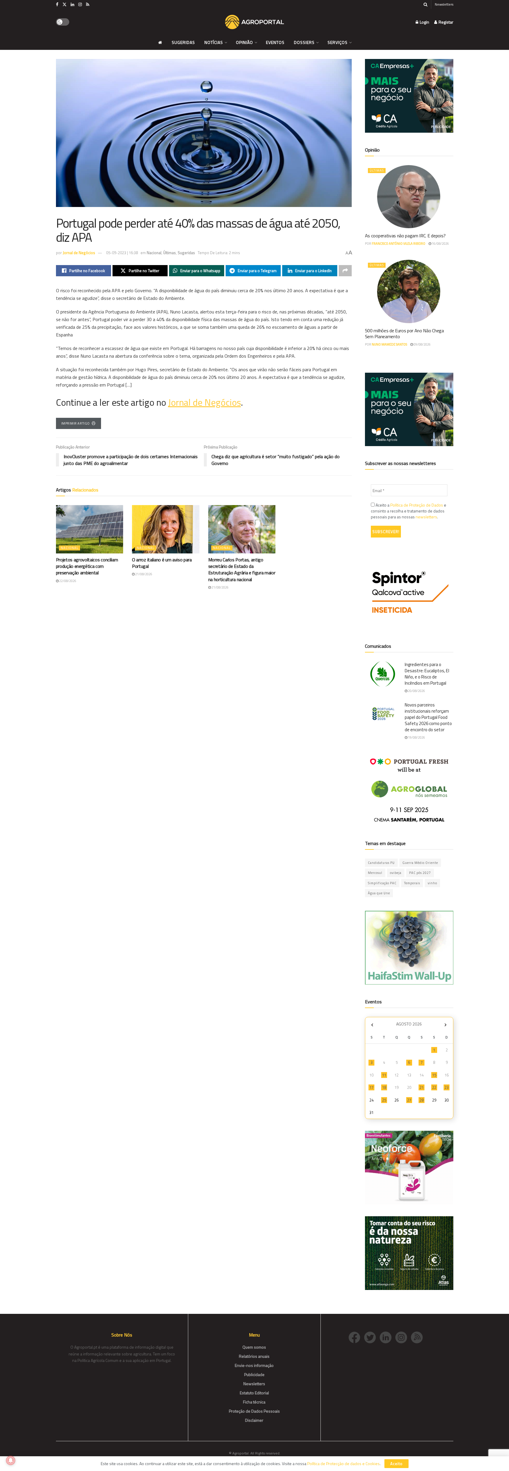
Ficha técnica (254, 1402)
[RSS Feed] (418, 1337)
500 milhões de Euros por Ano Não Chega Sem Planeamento (404, 333)
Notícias (213, 42)
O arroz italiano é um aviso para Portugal (162, 563)
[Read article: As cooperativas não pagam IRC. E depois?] (409, 196)
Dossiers (304, 42)
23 (446, 1087)
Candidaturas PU (381, 862)
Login (424, 22)
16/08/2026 (440, 243)
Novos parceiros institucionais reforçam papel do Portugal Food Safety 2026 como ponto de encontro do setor (428, 717)
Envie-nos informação (254, 1365)
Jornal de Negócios (79, 253)
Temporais (412, 883)
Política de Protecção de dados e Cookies (343, 1463)
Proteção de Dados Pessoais (254, 1411)
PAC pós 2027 (420, 872)
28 (421, 1100)
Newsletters (444, 4)
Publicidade (254, 1374)
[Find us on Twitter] (64, 4)
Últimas (169, 253)
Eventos (275, 42)
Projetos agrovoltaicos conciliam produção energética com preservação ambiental (87, 566)
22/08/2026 (67, 580)
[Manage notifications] (10, 1460)
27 (409, 1100)
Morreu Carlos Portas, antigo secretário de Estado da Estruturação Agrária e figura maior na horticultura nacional (241, 569)
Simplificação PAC (382, 883)
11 (384, 1075)
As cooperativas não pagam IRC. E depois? (405, 235)
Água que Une (379, 893)
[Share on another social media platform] (345, 270)
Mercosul (375, 872)
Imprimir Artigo (75, 423)
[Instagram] (403, 1337)
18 (384, 1087)
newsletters (426, 517)
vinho (432, 883)
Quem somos (254, 1347)
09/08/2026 (422, 344)
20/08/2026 (416, 690)
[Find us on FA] (57, 4)
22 (434, 1087)
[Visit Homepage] (254, 22)
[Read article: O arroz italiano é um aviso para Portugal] (165, 529)
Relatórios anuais (254, 1356)
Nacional (154, 253)
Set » (445, 1025)
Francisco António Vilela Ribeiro (398, 243)
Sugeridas (183, 42)
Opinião (244, 42)
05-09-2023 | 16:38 (122, 253)
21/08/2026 (143, 574)
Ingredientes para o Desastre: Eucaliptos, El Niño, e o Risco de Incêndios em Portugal (427, 673)
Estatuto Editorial (254, 1393)
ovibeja (395, 872)
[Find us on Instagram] (80, 4)
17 (371, 1087)
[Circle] (387, 1337)
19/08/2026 (416, 737)
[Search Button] (425, 4)
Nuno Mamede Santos (389, 344)
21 (421, 1087)
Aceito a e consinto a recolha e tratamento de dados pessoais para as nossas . (408, 511)
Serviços (338, 42)
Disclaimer (254, 1420)
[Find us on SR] (87, 4)
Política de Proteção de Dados (416, 505)
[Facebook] (356, 1337)
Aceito (396, 1464)
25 (384, 1100)
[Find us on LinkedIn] (72, 4)
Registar (445, 22)
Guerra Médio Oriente (420, 862)
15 (434, 1075)
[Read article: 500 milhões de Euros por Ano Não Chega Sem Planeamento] (409, 291)
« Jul (372, 1025)
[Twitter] (372, 1337)
